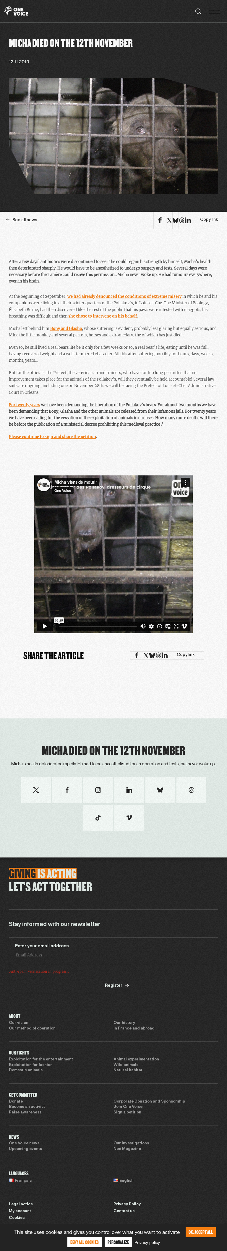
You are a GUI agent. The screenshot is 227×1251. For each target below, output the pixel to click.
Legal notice (21, 1204)
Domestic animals (26, 1070)
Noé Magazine (127, 1149)
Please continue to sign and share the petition (52, 436)
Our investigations (131, 1143)
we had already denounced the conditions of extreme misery (124, 296)
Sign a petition (127, 1112)
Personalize (118, 1242)
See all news (24, 220)
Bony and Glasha (66, 328)
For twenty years (24, 404)
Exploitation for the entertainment (41, 1059)
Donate (16, 1101)
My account (20, 1211)
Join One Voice (128, 1107)
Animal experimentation (136, 1059)
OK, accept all (201, 1232)
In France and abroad (134, 1028)
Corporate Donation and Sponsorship (149, 1101)
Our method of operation (32, 1028)
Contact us (124, 1211)
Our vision (18, 1023)
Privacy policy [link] (147, 1242)
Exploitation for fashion (31, 1065)
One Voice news (24, 1143)
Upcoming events (25, 1149)
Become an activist (27, 1107)
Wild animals (126, 1065)
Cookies (17, 1218)
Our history (124, 1023)
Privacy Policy (127, 1204)
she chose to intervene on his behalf (102, 316)
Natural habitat (128, 1070)
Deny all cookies (84, 1242)
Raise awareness (25, 1112)
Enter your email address (42, 946)
